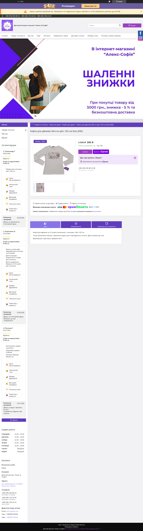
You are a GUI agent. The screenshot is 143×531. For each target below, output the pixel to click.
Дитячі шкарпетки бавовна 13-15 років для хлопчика (13, 264)
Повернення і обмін (61, 36)
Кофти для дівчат (68, 125)
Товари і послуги (17, 36)
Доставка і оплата (77, 36)
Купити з (97, 152)
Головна (5, 36)
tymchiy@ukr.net (12, 511)
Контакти (47, 36)
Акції (38, 36)
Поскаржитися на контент (73, 529)
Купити (85, 152)
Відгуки (4, 138)
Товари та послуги (41, 125)
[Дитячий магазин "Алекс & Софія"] (7, 25)
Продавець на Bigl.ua (71, 527)
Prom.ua (82, 525)
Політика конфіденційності (91, 529)
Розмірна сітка (93, 36)
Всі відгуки (14, 420)
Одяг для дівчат (55, 125)
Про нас (31, 36)
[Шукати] (120, 25)
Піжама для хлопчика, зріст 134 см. (14, 170)
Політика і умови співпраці (111, 36)
